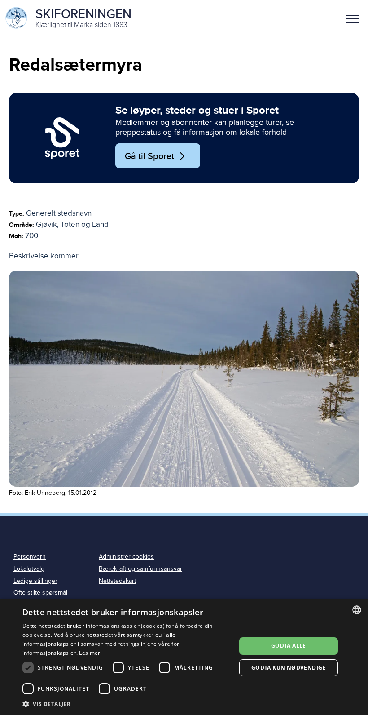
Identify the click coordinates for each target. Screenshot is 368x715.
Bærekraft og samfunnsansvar (140, 569)
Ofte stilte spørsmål (40, 592)
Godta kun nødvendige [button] (288, 667)
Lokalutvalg (28, 569)
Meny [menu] (352, 18)
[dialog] (184, 657)
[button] (352, 18)
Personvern (29, 556)
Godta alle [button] (288, 645)
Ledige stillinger (35, 581)
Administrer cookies (126, 556)
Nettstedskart (117, 581)
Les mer (89, 653)
